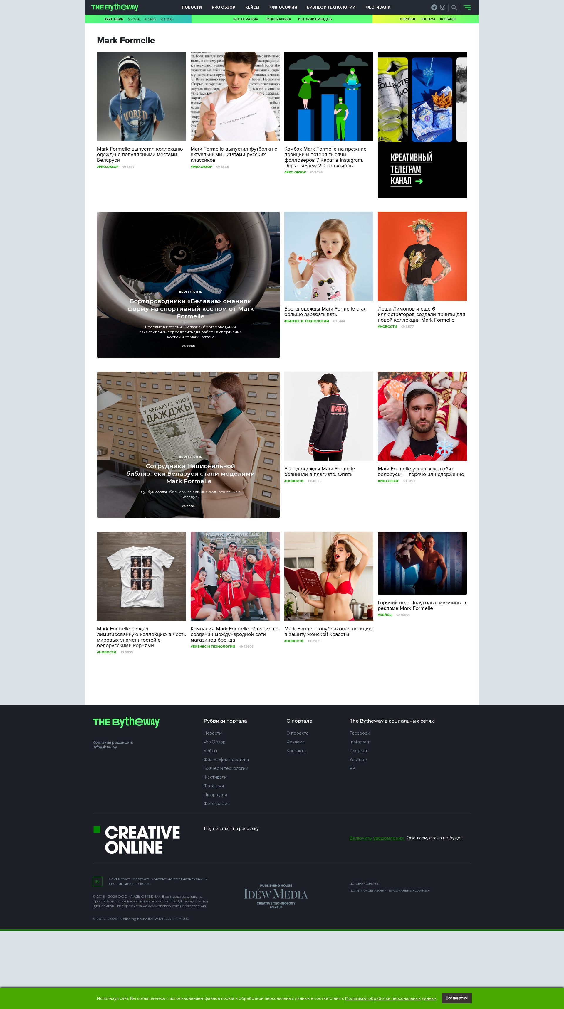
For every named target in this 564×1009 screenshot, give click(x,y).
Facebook (360, 733)
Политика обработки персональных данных (389, 890)
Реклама (428, 19)
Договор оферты (364, 883)
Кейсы (252, 7)
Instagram (360, 742)
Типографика (278, 19)
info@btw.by (105, 747)
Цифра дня (215, 794)
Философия (283, 7)
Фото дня (214, 786)
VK (352, 768)
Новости (192, 7)
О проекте (408, 19)
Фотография (245, 19)
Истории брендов (315, 19)
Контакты (448, 19)
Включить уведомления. (377, 838)
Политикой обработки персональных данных (391, 998)
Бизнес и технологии (331, 7)
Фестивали (378, 7)
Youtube (358, 759)
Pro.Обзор (223, 7)
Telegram (359, 750)
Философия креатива (226, 759)
